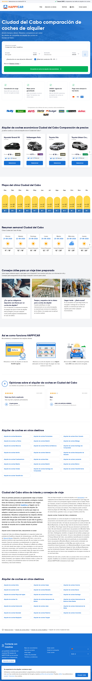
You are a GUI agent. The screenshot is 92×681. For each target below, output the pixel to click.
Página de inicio (8, 630)
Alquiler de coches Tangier (42, 618)
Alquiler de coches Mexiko (12, 464)
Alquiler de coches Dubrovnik (13, 606)
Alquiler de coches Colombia (72, 613)
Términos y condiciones (31, 657)
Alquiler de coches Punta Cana (43, 595)
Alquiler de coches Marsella (42, 590)
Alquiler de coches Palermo (42, 613)
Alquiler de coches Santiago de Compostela (73, 447)
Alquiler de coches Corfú (11, 590)
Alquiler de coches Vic (10, 599)
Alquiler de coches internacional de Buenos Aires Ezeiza (74, 600)
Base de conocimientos (30, 648)
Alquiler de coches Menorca (12, 446)
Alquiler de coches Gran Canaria (73, 436)
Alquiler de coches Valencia (42, 453)
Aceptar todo (82, 675)
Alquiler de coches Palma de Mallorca (45, 446)
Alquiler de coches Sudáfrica (39, 630)
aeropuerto (81, 497)
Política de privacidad (30, 654)
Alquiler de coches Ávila (11, 585)
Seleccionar (12, 163)
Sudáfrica (24, 505)
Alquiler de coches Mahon (71, 464)
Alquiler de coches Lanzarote (72, 459)
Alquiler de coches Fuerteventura (14, 459)
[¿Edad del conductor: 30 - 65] (35, 59)
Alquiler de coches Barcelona (13, 436)
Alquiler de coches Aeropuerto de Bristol (44, 600)
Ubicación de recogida (10, 45)
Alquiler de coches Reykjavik (12, 618)
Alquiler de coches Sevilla (12, 453)
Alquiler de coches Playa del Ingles (14, 595)
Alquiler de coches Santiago (72, 595)
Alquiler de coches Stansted (12, 613)
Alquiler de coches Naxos (71, 590)
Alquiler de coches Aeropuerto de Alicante (74, 454)
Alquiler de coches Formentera (43, 436)
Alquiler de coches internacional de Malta (74, 607)
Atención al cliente (50, 7)
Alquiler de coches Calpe (41, 585)
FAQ (41, 7)
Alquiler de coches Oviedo (12, 469)
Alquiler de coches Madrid (42, 441)
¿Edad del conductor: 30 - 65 (46, 59)
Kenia (10, 538)
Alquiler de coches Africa (22, 630)
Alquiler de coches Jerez (41, 606)
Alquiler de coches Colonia (72, 585)
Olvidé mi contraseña (53, 650)
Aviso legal (27, 652)
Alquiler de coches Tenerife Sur (13, 476)
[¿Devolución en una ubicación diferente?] (5, 59)
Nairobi (6, 538)
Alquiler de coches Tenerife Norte (74, 469)
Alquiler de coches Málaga (72, 441)
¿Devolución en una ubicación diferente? (19, 59)
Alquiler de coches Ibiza (41, 459)
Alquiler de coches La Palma (12, 441)
